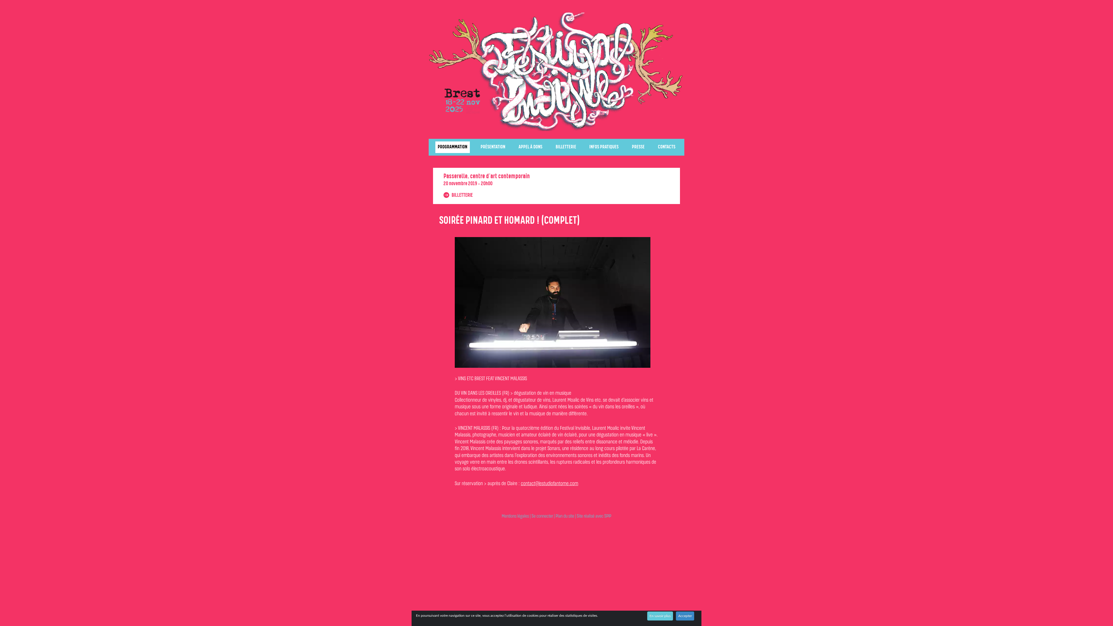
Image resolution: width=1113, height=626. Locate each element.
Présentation (493, 147)
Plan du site (565, 516)
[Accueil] (556, 70)
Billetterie (566, 147)
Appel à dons (530, 147)
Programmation (452, 147)
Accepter (685, 616)
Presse (638, 147)
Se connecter (542, 516)
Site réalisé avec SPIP (594, 516)
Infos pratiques (604, 147)
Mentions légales (515, 516)
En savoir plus (660, 616)
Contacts (666, 147)
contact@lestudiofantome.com (549, 483)
